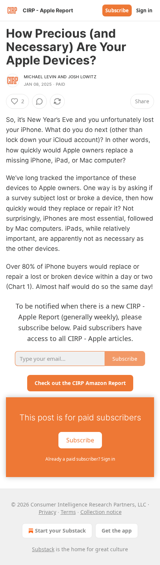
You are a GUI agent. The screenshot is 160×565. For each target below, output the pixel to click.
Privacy (47, 511)
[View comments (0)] (39, 101)
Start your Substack (60, 530)
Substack (43, 549)
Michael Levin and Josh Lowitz (60, 76)
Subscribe (117, 10)
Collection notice (101, 511)
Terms (68, 511)
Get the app (117, 530)
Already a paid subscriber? (80, 459)
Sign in (144, 10)
